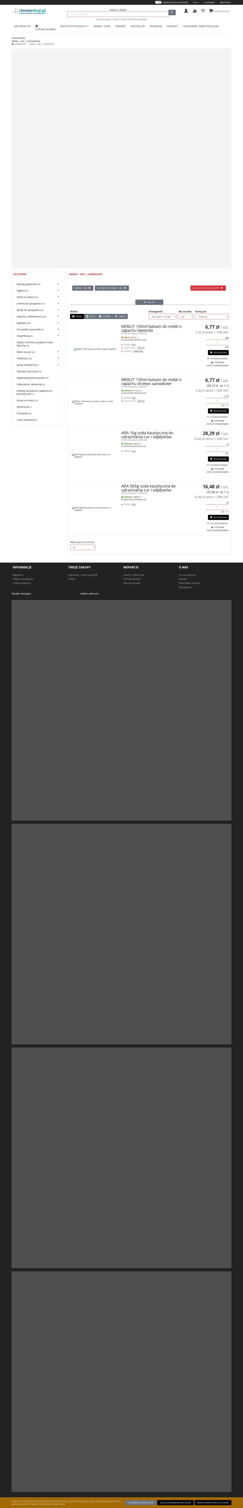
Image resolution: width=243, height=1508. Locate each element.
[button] (196, 2)
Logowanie (209, 2)
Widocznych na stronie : (82, 542)
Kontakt (183, 578)
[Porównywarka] (194, 10)
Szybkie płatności (22, 583)
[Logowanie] (186, 10)
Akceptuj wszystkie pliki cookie (213, 1502)
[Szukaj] (172, 12)
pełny (78, 316)
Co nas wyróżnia (187, 575)
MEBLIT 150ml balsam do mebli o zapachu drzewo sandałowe (151, 381)
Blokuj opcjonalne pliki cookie (175, 1502)
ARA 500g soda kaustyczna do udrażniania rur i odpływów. (148, 488)
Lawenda (138, 351)
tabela (122, 316)
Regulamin (18, 575)
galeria (106, 316)
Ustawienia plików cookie (141, 1502)
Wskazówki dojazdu (189, 583)
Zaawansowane (103, 19)
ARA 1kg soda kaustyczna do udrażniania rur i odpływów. (147, 434)
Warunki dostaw (131, 583)
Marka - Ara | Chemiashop (42, 44)
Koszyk (71, 578)
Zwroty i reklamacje (133, 575)
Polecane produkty (137, 19)
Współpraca (185, 587)
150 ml (140, 347)
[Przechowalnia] (203, 10)
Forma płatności (132, 578)
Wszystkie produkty (74, 26)
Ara (133, 344)
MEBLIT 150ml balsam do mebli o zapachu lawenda (151, 328)
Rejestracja (225, 2)
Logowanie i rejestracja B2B (82, 575)
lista (92, 316)
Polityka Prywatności (23, 578)
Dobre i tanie (119, 19)
